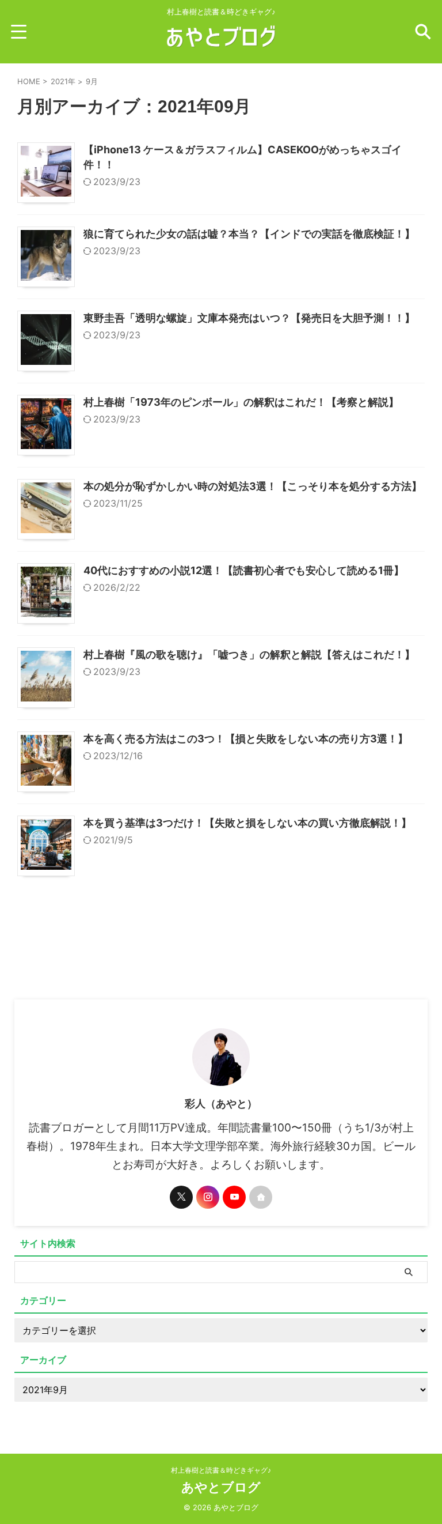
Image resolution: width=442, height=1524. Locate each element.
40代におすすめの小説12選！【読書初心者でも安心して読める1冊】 (243, 570)
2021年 (63, 81)
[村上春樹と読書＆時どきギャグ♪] (221, 47)
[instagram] (207, 1197)
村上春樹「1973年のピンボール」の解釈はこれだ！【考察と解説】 (241, 402)
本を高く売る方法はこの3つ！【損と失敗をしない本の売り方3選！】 (245, 739)
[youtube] (234, 1197)
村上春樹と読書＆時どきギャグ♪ (221, 1470)
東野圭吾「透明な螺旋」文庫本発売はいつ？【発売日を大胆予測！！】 (249, 318)
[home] (260, 1197)
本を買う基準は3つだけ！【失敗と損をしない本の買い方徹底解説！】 (247, 823)
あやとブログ (221, 1487)
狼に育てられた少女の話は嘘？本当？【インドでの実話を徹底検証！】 (249, 234)
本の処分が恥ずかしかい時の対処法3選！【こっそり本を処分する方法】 (252, 486)
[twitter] (181, 1197)
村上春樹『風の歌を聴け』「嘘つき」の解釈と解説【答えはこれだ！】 (249, 654)
